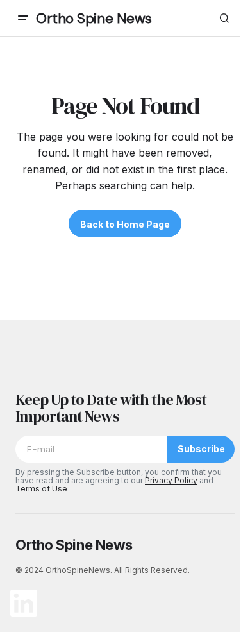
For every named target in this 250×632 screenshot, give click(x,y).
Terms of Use (41, 488)
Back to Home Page (125, 224)
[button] (23, 18)
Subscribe (201, 448)
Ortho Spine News (94, 18)
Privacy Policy (171, 480)
